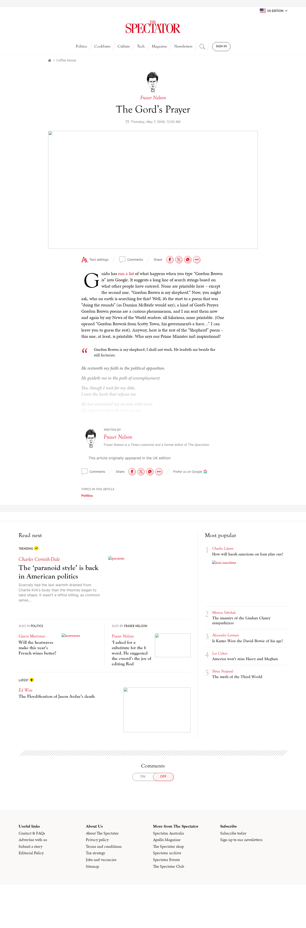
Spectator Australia (168, 833)
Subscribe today (233, 833)
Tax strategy (95, 852)
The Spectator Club (168, 866)
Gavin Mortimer (32, 636)
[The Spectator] (153, 27)
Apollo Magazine (167, 839)
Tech (141, 46)
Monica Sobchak (224, 612)
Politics (81, 46)
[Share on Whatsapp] (187, 259)
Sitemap (92, 866)
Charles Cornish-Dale (39, 559)
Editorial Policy (31, 852)
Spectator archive (167, 852)
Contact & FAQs (32, 833)
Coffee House (66, 60)
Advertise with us (33, 839)
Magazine (159, 46)
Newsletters (183, 46)
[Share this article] (196, 259)
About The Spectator (102, 833)
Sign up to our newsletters (241, 839)
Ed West (25, 690)
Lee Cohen (219, 653)
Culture (124, 46)
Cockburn (102, 46)
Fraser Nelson (118, 437)
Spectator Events (166, 859)
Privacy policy (97, 839)
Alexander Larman (225, 635)
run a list (126, 273)
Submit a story (30, 846)
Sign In (221, 46)
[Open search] (202, 46)
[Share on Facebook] (169, 259)
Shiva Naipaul (222, 671)
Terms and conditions (104, 846)
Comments (135, 259)
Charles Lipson (222, 548)
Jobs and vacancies (101, 859)
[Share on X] (178, 259)
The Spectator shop (168, 846)
